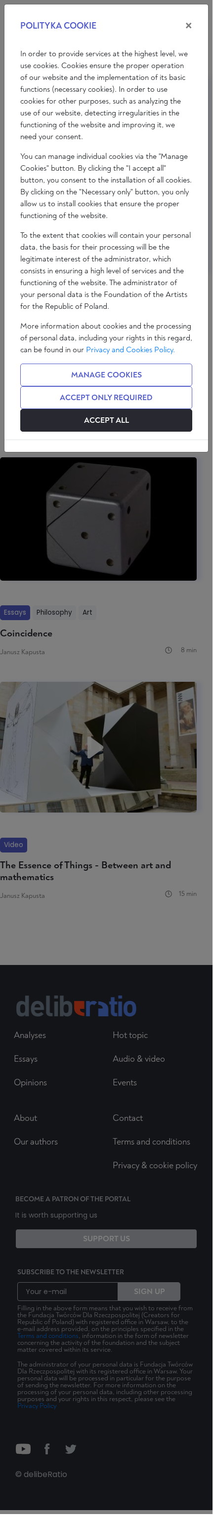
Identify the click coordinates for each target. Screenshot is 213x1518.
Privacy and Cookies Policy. (130, 350)
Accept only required (106, 398)
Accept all (106, 420)
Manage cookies (106, 375)
